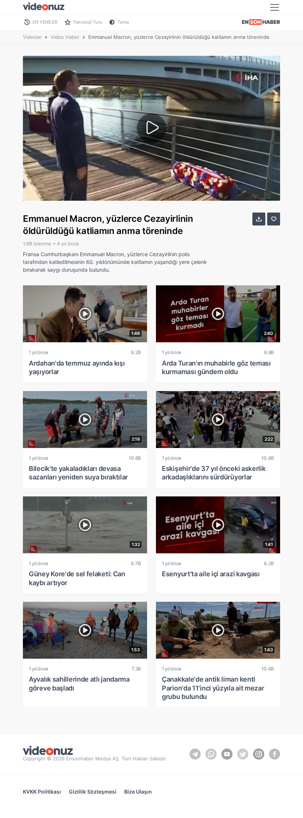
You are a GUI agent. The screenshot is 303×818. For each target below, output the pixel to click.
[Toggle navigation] (274, 7)
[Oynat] (151, 128)
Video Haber (65, 37)
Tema (123, 22)
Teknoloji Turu (87, 22)
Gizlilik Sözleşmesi (92, 791)
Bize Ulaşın (138, 791)
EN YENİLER (45, 22)
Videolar (32, 37)
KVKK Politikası (42, 791)
